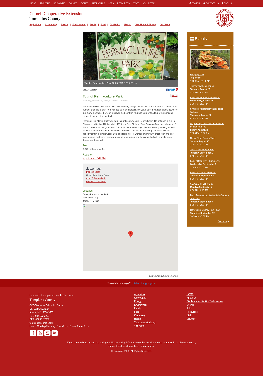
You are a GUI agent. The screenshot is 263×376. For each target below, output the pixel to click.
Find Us (228, 3)
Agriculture (35, 24)
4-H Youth (165, 24)
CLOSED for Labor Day (201, 184)
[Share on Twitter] (170, 90)
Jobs (111, 3)
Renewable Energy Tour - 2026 (205, 210)
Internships (98, 3)
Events (84, 3)
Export (174, 95)
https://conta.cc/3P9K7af (94, 158)
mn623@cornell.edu (96, 178)
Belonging (59, 3)
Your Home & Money (145, 24)
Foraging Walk (197, 74)
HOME (190, 294)
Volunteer (149, 3)
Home (33, 3)
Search (196, 3)
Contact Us (212, 3)
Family (93, 24)
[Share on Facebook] (167, 90)
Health (127, 24)
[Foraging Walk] (210, 61)
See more (222, 221)
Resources (123, 3)
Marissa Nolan (93, 172)
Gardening (115, 24)
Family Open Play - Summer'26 (205, 97)
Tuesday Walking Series (202, 86)
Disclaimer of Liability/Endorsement (205, 301)
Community (51, 24)
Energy (64, 24)
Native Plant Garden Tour (202, 138)
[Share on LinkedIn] (173, 90)
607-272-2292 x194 (96, 181)
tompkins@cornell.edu (41, 323)
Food (103, 24)
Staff (136, 3)
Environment (79, 24)
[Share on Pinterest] (177, 90)
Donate (73, 3)
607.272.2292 (42, 316)
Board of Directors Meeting (203, 172)
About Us (45, 3)
